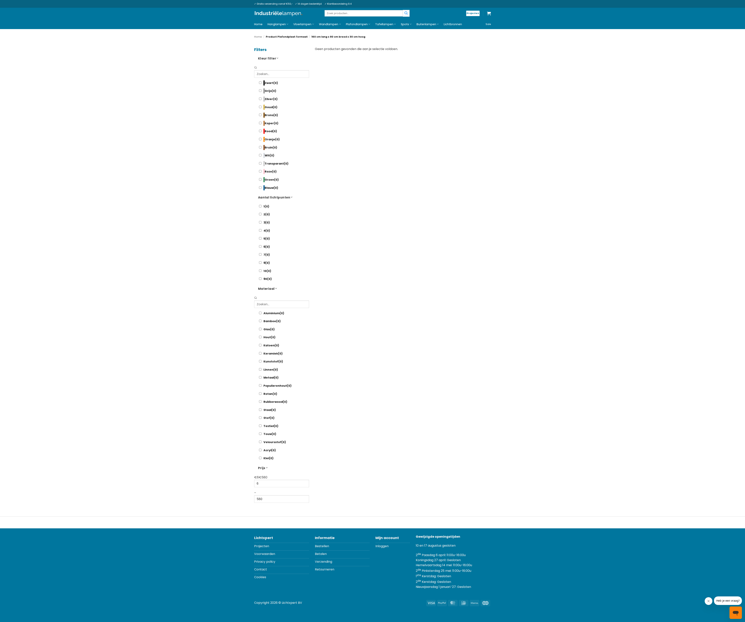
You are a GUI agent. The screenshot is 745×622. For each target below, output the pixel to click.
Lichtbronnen (453, 24)
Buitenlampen (426, 24)
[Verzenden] (406, 13)
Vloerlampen (302, 24)
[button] (489, 13)
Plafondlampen (357, 24)
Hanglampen (277, 24)
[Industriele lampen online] (278, 13)
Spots (405, 24)
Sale (488, 24)
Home (258, 24)
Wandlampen (328, 24)
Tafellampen (384, 24)
